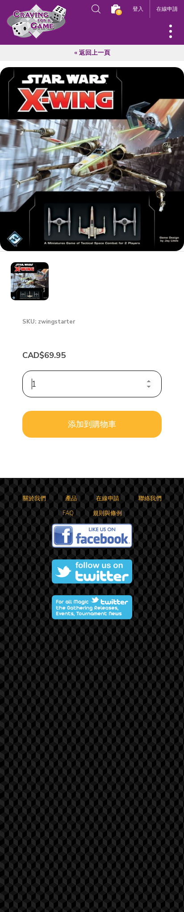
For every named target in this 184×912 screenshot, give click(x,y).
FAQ (68, 513)
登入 (138, 9)
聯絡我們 (150, 498)
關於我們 (34, 498)
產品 (71, 498)
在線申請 (167, 9)
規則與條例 (107, 513)
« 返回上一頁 (92, 52)
